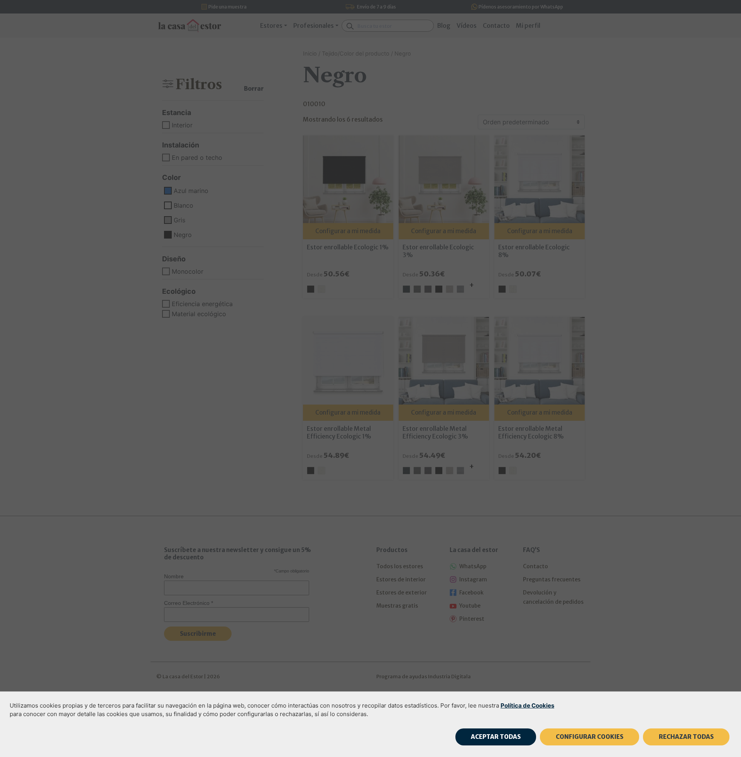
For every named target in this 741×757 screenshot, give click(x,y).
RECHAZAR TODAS (686, 736)
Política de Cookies (527, 705)
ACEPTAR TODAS (496, 736)
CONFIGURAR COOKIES (589, 736)
